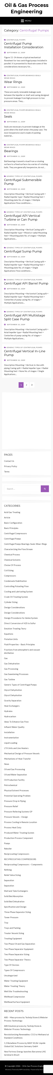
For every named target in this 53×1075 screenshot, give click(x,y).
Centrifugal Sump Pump (23, 251)
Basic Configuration (13, 523)
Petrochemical (10, 785)
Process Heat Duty (12, 827)
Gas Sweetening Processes (16, 674)
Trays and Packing (12, 928)
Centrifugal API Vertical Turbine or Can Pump (22, 217)
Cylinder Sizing (11, 602)
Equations (8, 634)
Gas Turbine (9, 679)
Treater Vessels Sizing (14, 933)
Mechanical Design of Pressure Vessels (22, 753)
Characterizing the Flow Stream (18, 549)
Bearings (11, 151)
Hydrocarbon (10, 716)
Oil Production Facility (14, 780)
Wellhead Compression (14, 996)
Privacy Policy (10, 466)
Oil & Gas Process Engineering (35, 1066)
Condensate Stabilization (15, 581)
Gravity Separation (12, 700)
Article (7, 517)
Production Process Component (18, 838)
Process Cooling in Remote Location (20, 822)
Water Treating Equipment (16, 981)
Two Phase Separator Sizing (16, 954)
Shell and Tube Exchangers (16, 891)
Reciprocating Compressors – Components (23, 864)
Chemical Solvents (12, 560)
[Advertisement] (26, 420)
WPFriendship (24, 1069)
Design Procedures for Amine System (21, 618)
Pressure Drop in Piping (15, 801)
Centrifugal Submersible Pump (23, 182)
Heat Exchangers (12, 706)
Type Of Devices (11, 965)
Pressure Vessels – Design (16, 817)
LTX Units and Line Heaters (16, 748)
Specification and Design (15, 907)
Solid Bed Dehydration (14, 901)
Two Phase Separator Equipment (18, 949)
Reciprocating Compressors (16, 854)
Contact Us (9, 461)
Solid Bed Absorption (13, 896)
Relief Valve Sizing (12, 875)
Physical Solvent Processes (16, 790)
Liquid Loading (10, 743)
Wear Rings (13, 82)
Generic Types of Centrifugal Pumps (24, 176)
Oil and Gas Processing (14, 769)
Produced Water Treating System (19, 833)
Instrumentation (11, 737)
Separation (9, 880)
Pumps (7, 843)
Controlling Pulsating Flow (16, 586)
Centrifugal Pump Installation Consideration (23, 45)
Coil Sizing (9, 570)
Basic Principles (11, 528)
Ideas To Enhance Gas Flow (16, 721)
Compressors (10, 575)
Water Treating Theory (14, 986)
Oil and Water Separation (15, 774)
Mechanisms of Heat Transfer (17, 758)
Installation (9, 732)
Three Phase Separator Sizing (17, 912)
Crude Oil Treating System (16, 597)
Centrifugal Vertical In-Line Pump (24, 353)
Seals (8, 116)
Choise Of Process (12, 565)
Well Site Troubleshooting (16, 991)
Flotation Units (11, 639)
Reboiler (8, 848)
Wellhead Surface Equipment (17, 1002)
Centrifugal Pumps (16, 40)
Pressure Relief (11, 806)
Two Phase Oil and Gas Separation (19, 944)
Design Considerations (14, 607)
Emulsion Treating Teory (15, 628)
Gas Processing (11, 669)
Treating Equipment (13, 938)
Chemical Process (12, 554)
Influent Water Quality (14, 727)
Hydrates (8, 711)
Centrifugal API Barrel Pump (26, 283)
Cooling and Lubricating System (18, 591)
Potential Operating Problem (17, 795)
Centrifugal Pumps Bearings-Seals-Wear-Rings (25, 544)
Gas (6, 658)
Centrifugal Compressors (15, 533)
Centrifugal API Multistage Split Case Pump (24, 317)
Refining (8, 870)
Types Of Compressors (14, 970)
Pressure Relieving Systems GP (18, 811)
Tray (6, 922)
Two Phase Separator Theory (17, 959)
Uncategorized (10, 975)
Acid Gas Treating (12, 512)
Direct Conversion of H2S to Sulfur (20, 623)
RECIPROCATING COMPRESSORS (20, 859)
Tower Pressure (11, 917)
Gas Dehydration (12, 663)
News (6, 764)
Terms (7, 471)
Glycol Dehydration (13, 690)
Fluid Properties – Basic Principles (19, 644)
